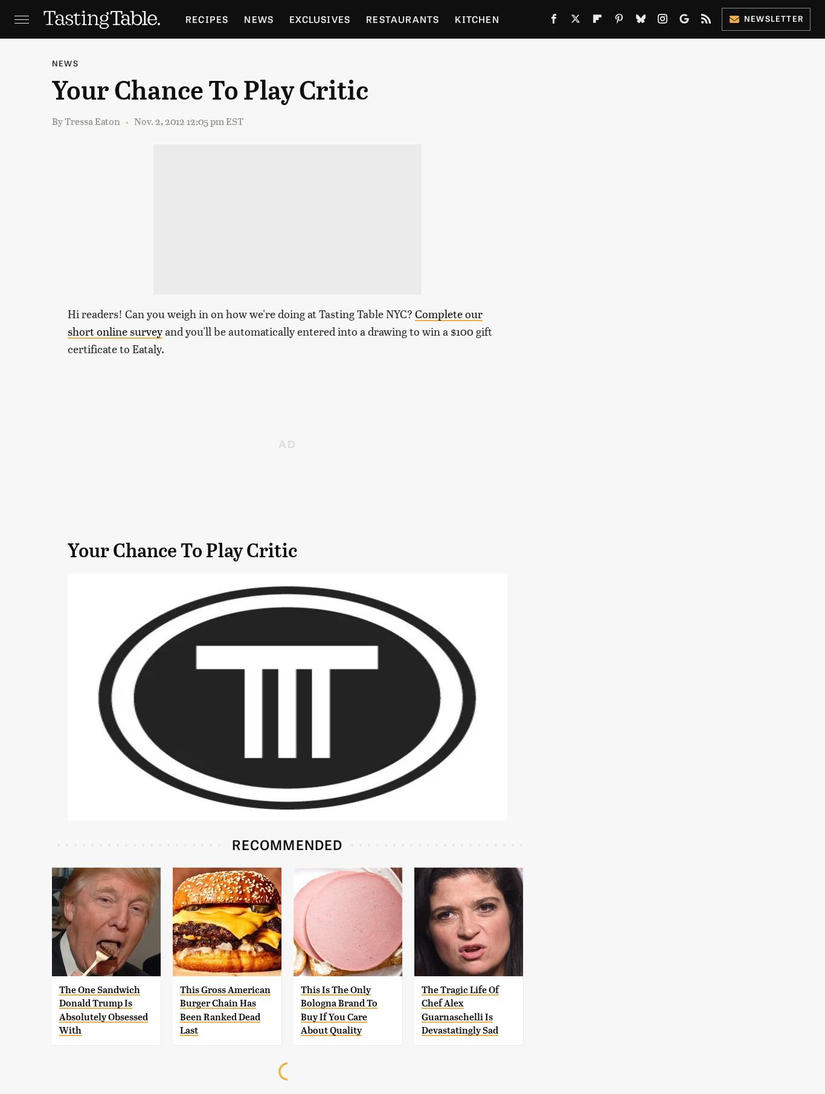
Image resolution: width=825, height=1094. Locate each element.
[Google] (684, 21)
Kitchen (477, 19)
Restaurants (402, 19)
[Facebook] (554, 21)
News (259, 19)
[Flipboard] (597, 21)
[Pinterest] (619, 21)
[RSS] (706, 21)
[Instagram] (662, 21)
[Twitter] (576, 21)
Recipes (206, 19)
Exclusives (319, 19)
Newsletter (774, 18)
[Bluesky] (641, 21)
